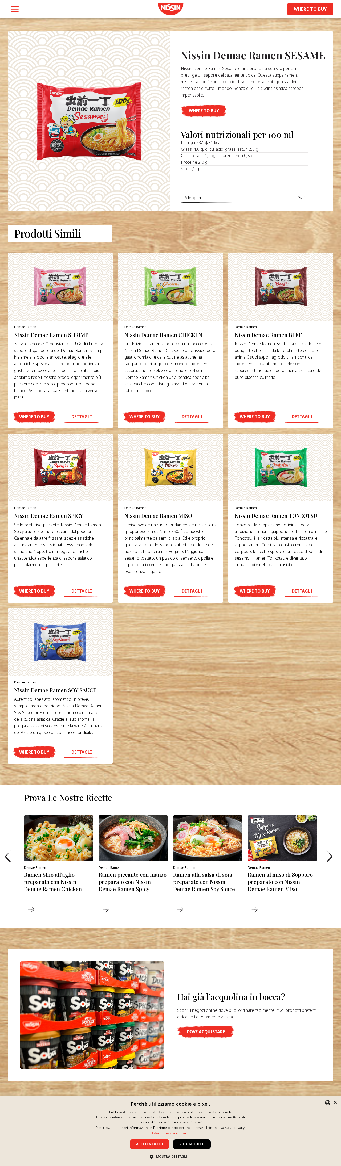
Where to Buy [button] (310, 9)
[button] (204, 111)
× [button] (335, 1103)
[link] (170, 9)
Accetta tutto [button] (149, 1144)
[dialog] (170, 1131)
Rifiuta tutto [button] (192, 1144)
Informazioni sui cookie (170, 1133)
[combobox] (327, 1102)
